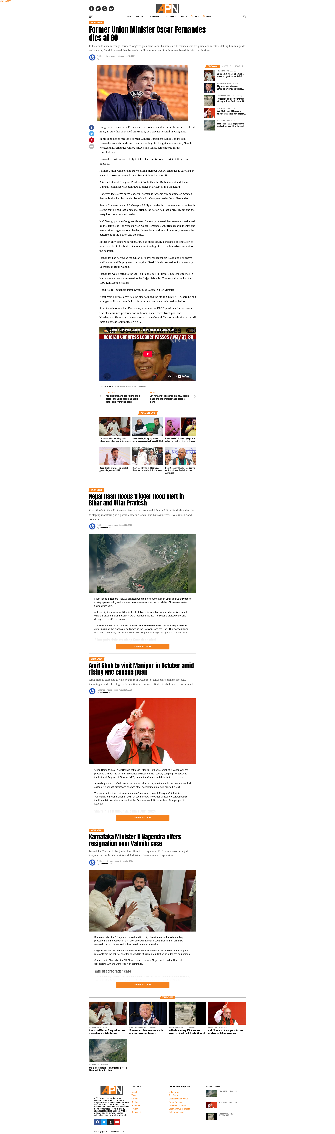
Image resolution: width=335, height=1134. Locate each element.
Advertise (136, 1105)
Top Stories (174, 1095)
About (134, 1092)
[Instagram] (110, 1122)
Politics (139, 16)
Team (134, 1095)
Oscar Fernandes (140, 386)
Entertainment (153, 16)
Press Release (176, 1102)
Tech (165, 16)
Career (135, 1098)
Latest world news (177, 1105)
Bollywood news (176, 1112)
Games (208, 16)
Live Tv (196, 16)
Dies (129, 386)
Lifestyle (183, 16)
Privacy (135, 1109)
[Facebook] (97, 1122)
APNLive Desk (105, 528)
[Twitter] (104, 1122)
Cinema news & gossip (179, 1109)
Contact (135, 1102)
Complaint (136, 1112)
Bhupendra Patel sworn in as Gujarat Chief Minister (144, 289)
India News (128, 16)
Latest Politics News (178, 1098)
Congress (120, 386)
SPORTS (173, 16)
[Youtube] (117, 1122)
